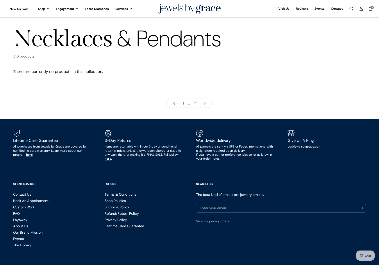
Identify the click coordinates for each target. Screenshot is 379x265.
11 (196, 103)
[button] (351, 9)
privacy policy (219, 221)
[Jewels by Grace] (189, 9)
